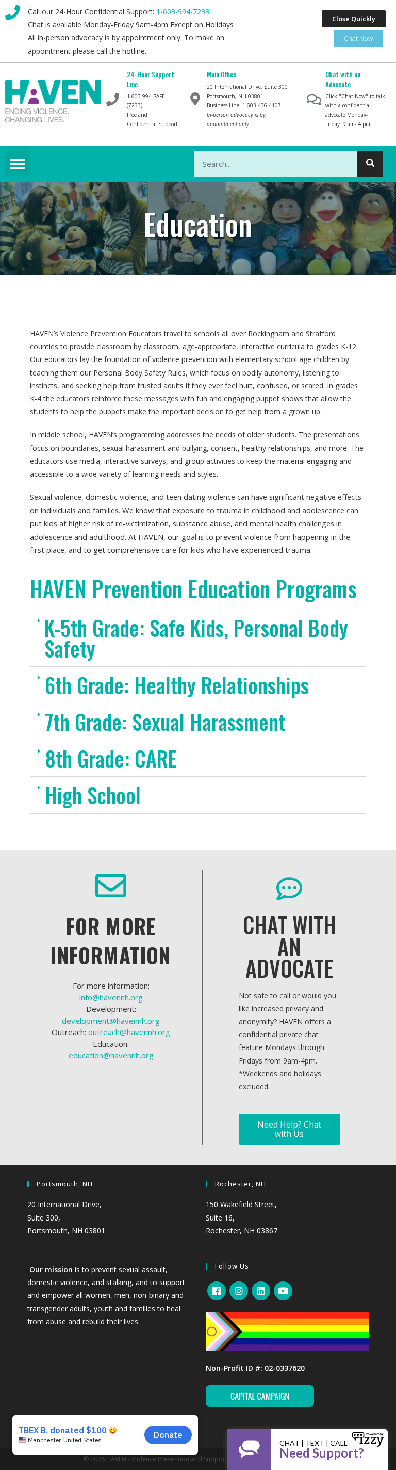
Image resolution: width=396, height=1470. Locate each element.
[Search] (370, 164)
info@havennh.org (111, 997)
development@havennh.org (111, 1020)
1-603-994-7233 (182, 12)
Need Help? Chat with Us (289, 1129)
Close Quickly (353, 18)
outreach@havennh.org (129, 1032)
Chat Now (358, 38)
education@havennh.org (111, 1055)
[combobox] (289, 164)
